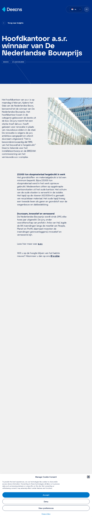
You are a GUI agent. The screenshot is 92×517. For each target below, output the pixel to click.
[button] (88, 477)
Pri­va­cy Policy (46, 514)
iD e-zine (55, 256)
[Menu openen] (86, 9)
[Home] (12, 9)
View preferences (46, 508)
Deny (46, 501)
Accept (46, 495)
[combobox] (75, 9)
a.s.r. (40, 243)
